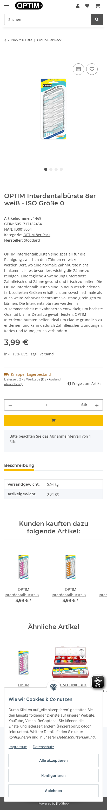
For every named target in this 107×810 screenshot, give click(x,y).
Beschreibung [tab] (19, 465)
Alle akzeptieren (53, 760)
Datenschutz (43, 747)
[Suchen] (97, 19)
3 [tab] (56, 169)
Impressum (18, 747)
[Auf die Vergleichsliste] (78, 69)
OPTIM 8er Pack (36, 234)
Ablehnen (53, 790)
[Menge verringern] (10, 405)
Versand (46, 354)
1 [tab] (45, 169)
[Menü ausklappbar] (6, 3)
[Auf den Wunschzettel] (92, 69)
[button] (77, 6)
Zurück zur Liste (20, 40)
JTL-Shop (62, 803)
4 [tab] (61, 169)
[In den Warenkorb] (8, 56)
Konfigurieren (53, 775)
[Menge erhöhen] (97, 405)
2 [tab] (50, 169)
